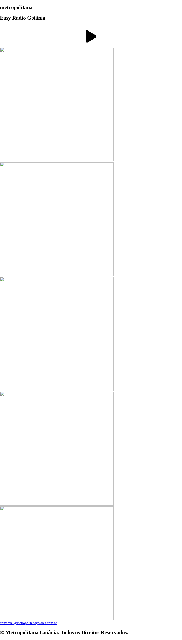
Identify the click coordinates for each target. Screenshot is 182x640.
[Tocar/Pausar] (91, 36)
